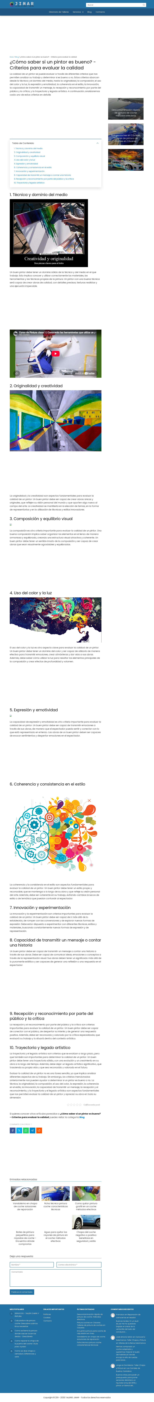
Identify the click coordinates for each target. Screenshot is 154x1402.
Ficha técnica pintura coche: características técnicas (89, 1343)
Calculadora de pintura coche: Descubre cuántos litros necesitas (26, 1323)
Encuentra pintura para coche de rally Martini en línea (91, 1332)
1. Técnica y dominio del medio (28, 148)
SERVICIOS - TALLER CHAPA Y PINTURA (27, 1314)
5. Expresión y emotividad (26, 163)
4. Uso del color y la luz (24, 159)
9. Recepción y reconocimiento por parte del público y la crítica (44, 178)
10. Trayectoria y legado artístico (29, 182)
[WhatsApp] (26, 1130)
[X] (19, 1130)
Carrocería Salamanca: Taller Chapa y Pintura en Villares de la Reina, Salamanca (131, 1340)
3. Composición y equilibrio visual (29, 156)
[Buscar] (143, 5)
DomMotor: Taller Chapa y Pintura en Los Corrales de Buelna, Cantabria (130, 1368)
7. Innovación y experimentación (29, 171)
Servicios (77, 12)
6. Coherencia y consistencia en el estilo (33, 167)
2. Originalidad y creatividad (27, 152)
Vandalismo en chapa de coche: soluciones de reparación (91, 1338)
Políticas (47, 1314)
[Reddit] (39, 1130)
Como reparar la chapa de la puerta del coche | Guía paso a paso (27, 1343)
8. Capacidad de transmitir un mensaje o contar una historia (42, 175)
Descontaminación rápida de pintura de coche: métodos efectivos (90, 1317)
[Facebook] (13, 1130)
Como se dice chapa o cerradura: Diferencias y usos (25, 1354)
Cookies (46, 1317)
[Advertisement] (77, 36)
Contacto (100, 12)
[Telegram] (32, 1130)
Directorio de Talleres (59, 12)
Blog (89, 12)
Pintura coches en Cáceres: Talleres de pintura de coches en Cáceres (91, 1325)
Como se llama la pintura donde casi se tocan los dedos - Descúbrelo (26, 1333)
